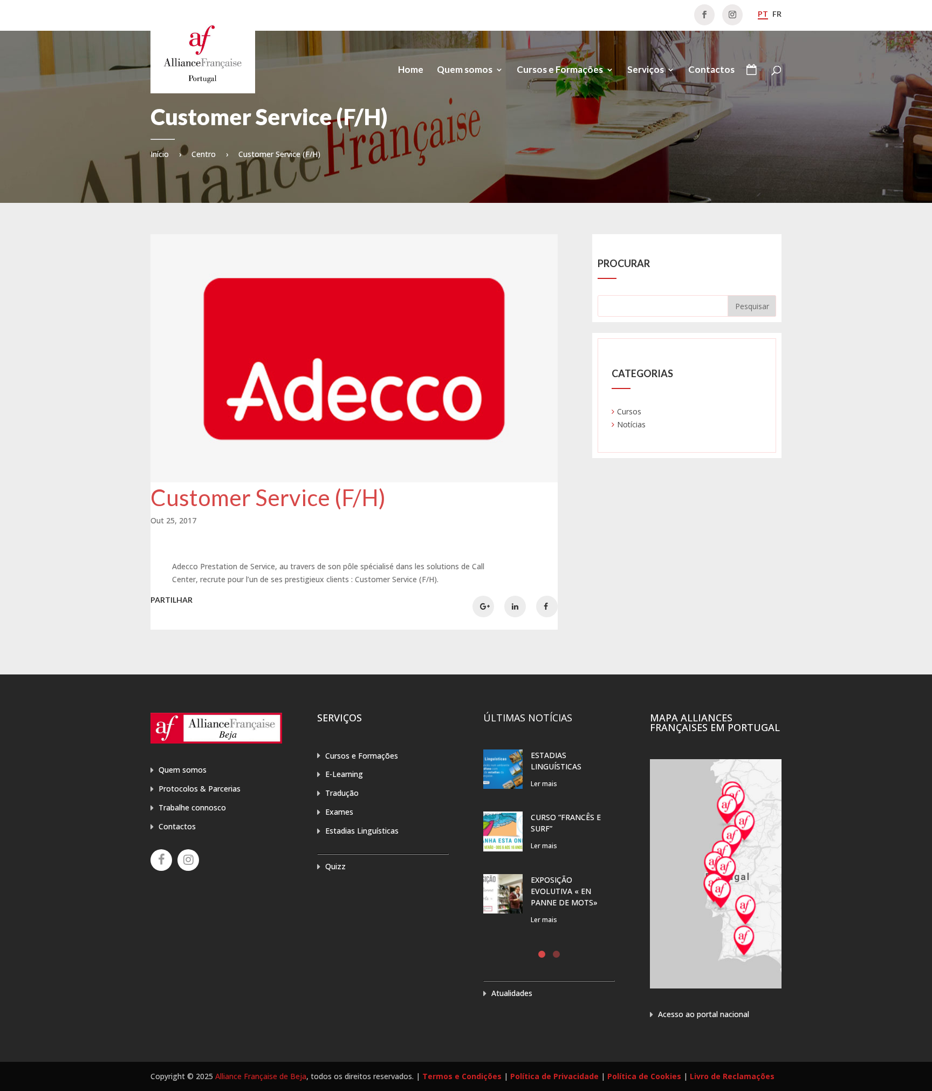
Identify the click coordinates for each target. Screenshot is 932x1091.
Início (159, 154)
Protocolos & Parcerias (200, 788)
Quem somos (464, 70)
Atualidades (511, 993)
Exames (339, 812)
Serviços (645, 70)
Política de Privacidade (554, 1076)
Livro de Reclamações (732, 1076)
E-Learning (344, 774)
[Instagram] (188, 860)
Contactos (711, 70)
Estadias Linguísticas (362, 831)
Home (410, 70)
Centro (203, 154)
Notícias (631, 424)
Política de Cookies (644, 1076)
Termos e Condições (462, 1076)
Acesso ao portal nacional (703, 1014)
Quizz (335, 866)
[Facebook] (161, 860)
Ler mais (544, 783)
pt (763, 13)
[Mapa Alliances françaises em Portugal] (716, 985)
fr (777, 13)
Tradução (342, 793)
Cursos (629, 411)
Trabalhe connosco (192, 807)
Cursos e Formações (560, 70)
